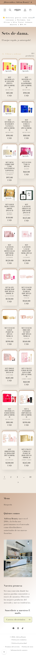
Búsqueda (8, 504)
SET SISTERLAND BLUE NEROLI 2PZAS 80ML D (26, 125)
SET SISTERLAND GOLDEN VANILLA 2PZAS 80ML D (9, 125)
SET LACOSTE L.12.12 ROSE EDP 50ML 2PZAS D (26, 250)
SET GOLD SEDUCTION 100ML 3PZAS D (9, 207)
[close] (34, 17)
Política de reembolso (19, 640)
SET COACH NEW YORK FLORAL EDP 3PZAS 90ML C (26, 291)
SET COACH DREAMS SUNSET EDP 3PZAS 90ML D (26, 332)
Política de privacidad (19, 643)
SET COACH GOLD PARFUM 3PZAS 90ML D (9, 332)
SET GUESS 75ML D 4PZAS (26, 164)
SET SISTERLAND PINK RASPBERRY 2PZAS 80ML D (26, 82)
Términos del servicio (12, 647)
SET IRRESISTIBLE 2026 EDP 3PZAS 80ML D (9, 453)
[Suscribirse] (29, 619)
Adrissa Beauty (21, 637)
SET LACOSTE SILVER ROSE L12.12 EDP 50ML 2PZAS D (9, 250)
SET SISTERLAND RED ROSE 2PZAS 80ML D (9, 413)
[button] (4, 10)
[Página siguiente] (18, 482)
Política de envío (27, 647)
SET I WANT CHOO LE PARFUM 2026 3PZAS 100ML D (26, 453)
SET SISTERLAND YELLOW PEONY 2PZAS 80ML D (9, 82)
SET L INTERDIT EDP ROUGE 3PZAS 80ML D (26, 413)
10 (30, 477)
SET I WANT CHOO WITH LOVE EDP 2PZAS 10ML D (26, 372)
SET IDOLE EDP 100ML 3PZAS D (9, 370)
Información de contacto (19, 650)
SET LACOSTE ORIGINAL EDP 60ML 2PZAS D (26, 208)
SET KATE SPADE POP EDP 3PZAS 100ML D (9, 290)
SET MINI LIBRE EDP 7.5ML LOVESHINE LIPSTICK (9, 166)
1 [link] (4, 477)
